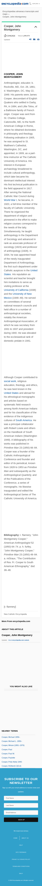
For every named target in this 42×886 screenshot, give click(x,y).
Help (21, 845)
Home (15, 838)
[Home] (15, 3)
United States (11, 393)
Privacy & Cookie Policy (21, 859)
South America (24, 420)
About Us (25, 838)
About (18, 640)
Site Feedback (21, 852)
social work (10, 381)
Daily (21, 873)
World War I (10, 200)
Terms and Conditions (21, 866)
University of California (16, 290)
